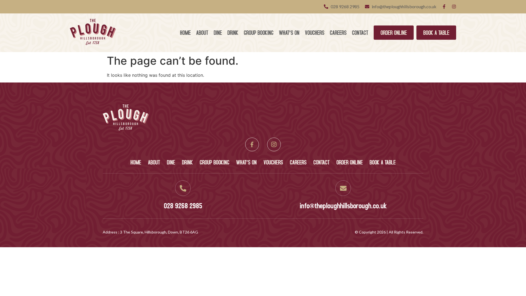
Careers (338, 32)
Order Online (394, 32)
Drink (232, 32)
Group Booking (258, 32)
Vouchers (314, 32)
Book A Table (436, 32)
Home (185, 32)
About (202, 32)
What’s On (289, 32)
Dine (218, 32)
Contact (360, 32)
